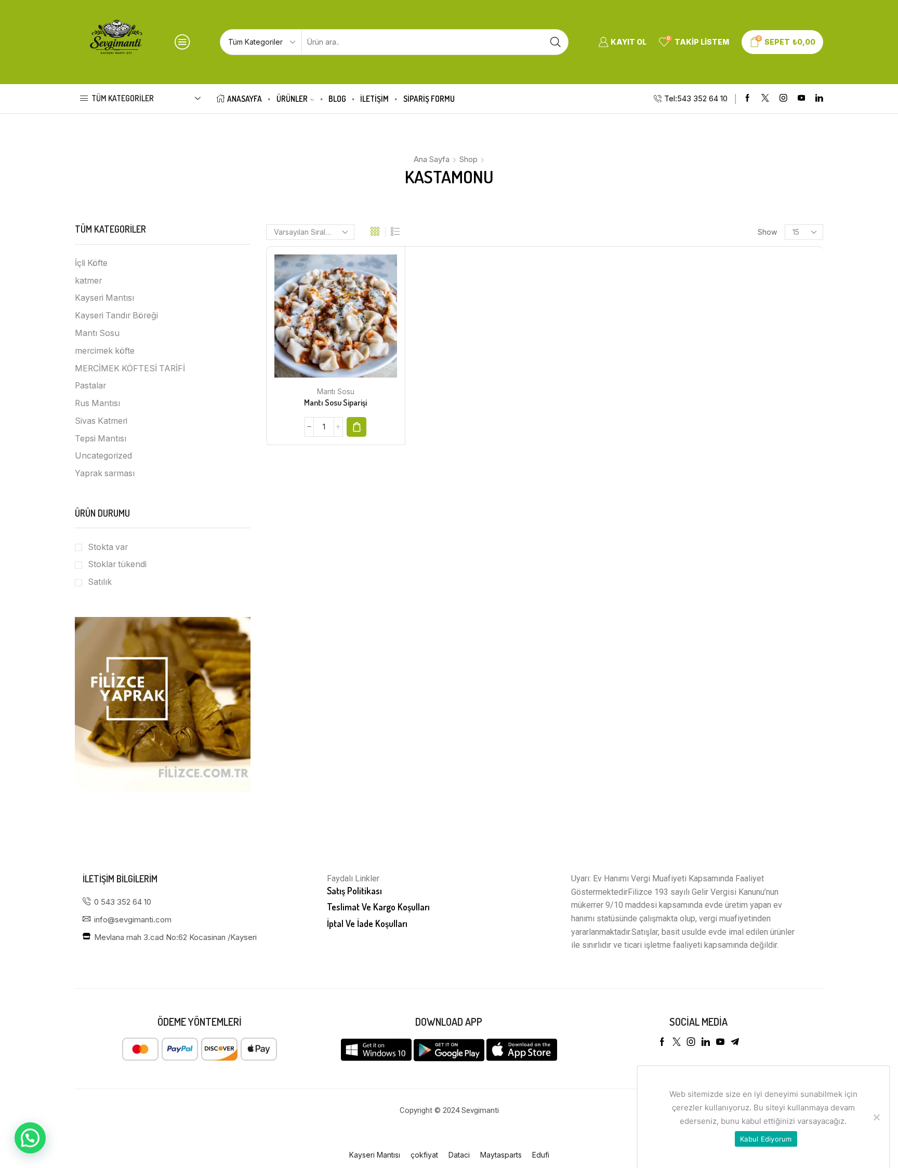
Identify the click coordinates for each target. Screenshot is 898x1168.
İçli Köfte (91, 263)
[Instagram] (783, 98)
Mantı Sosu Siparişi (335, 402)
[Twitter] (765, 98)
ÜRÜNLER (292, 98)
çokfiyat (424, 1154)
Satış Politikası (354, 890)
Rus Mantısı (97, 403)
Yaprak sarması (105, 473)
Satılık (100, 582)
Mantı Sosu (335, 391)
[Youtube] (801, 98)
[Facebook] (747, 98)
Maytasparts (501, 1154)
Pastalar (90, 386)
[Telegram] (735, 1042)
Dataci (459, 1154)
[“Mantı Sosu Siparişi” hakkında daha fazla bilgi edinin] (356, 427)
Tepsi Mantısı (100, 439)
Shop (468, 159)
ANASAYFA (244, 98)
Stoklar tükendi (117, 564)
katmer (88, 281)
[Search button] (555, 42)
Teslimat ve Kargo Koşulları (378, 906)
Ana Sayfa (432, 159)
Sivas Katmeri (101, 421)
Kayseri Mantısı (104, 298)
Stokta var (108, 547)
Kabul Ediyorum (766, 1139)
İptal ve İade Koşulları (367, 923)
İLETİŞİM (374, 98)
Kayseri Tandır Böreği (116, 315)
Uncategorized (103, 456)
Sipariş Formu (429, 98)
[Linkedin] (819, 98)
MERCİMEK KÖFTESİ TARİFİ (130, 368)
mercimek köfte (105, 351)
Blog (337, 98)
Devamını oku (324, 320)
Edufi (540, 1154)
